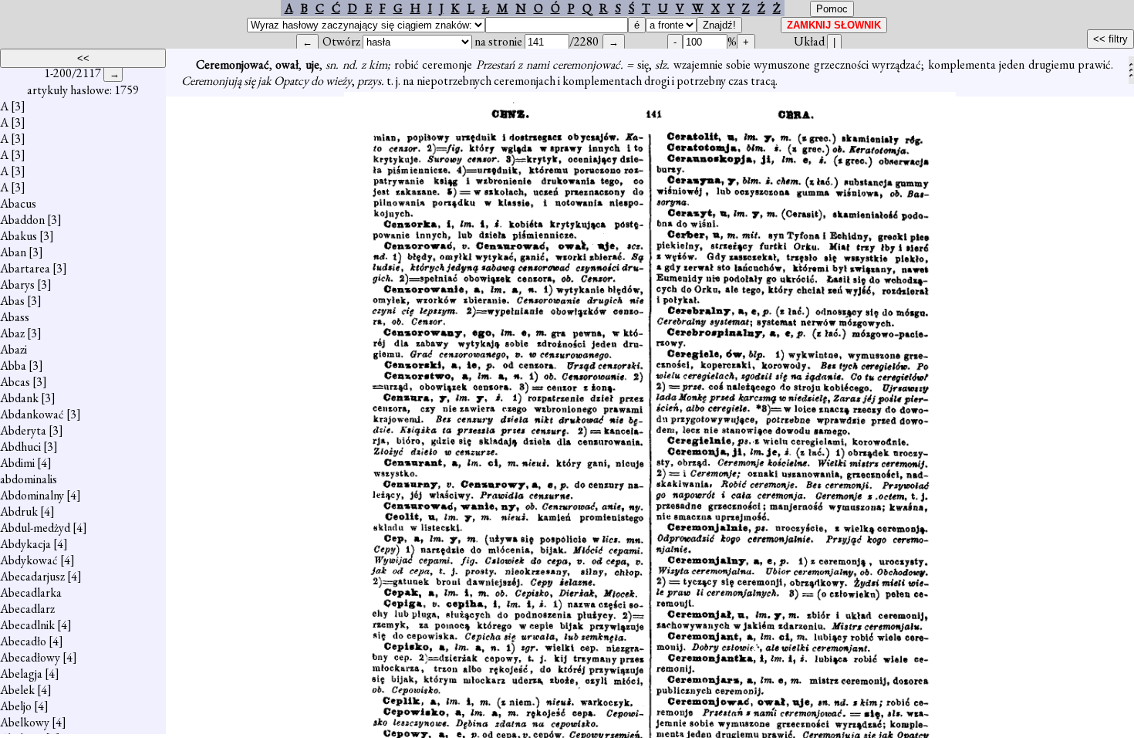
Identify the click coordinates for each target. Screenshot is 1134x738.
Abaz (12, 333)
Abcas (15, 382)
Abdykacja (25, 544)
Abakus (18, 236)
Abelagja (21, 673)
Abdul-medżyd (35, 528)
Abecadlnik (27, 625)
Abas (12, 301)
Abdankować (32, 414)
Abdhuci (20, 446)
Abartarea (25, 268)
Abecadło (23, 641)
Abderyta (23, 430)
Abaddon (22, 220)
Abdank (19, 398)
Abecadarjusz (32, 576)
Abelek (17, 690)
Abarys (17, 284)
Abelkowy (24, 722)
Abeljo (16, 706)
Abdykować (29, 560)
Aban (13, 252)
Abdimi (17, 463)
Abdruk (19, 511)
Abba (13, 365)
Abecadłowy (30, 657)
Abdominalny (32, 495)
